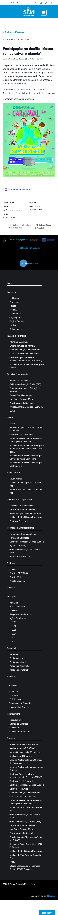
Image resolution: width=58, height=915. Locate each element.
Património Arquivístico (20, 666)
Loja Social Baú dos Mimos (21, 399)
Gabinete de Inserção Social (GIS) (25, 384)
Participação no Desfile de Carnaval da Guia (19, 226)
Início (9, 283)
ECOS (12, 411)
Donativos (14, 695)
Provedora (14, 302)
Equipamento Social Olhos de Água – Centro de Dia (26, 464)
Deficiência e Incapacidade (19, 499)
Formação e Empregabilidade (20, 528)
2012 (14, 641)
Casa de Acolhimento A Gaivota (23, 353)
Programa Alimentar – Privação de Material (25, 390)
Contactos (11, 738)
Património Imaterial (18, 670)
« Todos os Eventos (13, 32)
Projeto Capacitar (17, 581)
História (12, 310)
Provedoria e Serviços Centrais (23, 744)
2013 (14, 637)
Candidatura (15, 727)
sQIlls (12, 862)
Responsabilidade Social (20, 614)
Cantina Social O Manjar (20, 395)
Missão (12, 306)
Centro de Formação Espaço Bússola (26, 542)
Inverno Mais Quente (19, 707)
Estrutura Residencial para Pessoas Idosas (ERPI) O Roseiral (26, 440)
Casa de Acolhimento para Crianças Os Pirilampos (26, 761)
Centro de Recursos (18, 521)
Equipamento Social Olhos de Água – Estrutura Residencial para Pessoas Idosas (26, 448)
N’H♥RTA (13, 610)
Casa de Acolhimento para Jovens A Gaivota (26, 768)
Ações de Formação (18, 545)
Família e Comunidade (17, 374)
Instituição (11, 292)
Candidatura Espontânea (20, 731)
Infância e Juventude (16, 336)
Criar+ (12, 569)
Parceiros (11, 676)
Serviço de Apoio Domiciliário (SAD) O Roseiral (26, 429)
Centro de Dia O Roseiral (21, 434)
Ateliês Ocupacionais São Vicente (25, 513)
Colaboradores (16, 329)
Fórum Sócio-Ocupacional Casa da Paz (25, 491)
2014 (14, 634)
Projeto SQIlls (15, 577)
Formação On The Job (19, 556)
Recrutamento (13, 714)
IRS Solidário (15, 699)
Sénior (10, 417)
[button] (51, 2)
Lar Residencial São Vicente (22, 509)
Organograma (15, 317)
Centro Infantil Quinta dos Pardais (24, 349)
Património (12, 648)
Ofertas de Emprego (18, 724)
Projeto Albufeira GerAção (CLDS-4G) (26, 407)
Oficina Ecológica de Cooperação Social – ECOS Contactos (24, 867)
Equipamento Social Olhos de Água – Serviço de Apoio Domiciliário (26, 457)
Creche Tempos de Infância (22, 346)
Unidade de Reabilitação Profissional (26, 517)
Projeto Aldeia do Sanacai (21, 403)
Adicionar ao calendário (20, 189)
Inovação (11, 596)
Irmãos (12, 325)
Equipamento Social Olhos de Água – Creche (26, 366)
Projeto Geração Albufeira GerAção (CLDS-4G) (25, 838)
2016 (14, 626)
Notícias (11, 587)
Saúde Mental (13, 472)
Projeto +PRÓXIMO (18, 573)
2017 (14, 622)
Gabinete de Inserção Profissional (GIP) (24, 551)
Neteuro (51, 896)
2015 (14, 630)
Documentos (15, 313)
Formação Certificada (19, 538)
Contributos (12, 685)
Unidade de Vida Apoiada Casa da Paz (25, 484)
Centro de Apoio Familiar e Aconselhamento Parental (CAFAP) (25, 359)
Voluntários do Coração (20, 703)
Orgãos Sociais (16, 321)
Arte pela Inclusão (17, 606)
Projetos (11, 563)
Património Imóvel (17, 658)
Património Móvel (17, 662)
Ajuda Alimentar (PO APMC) (22, 748)
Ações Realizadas (17, 618)
